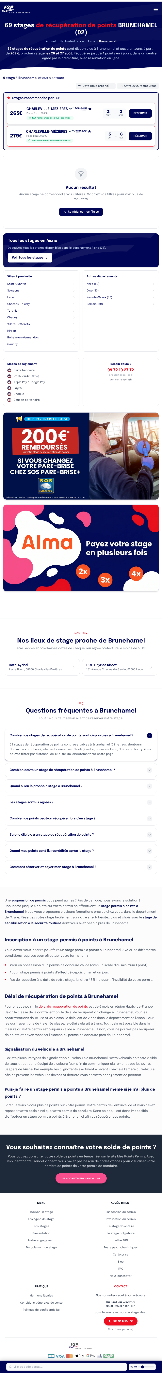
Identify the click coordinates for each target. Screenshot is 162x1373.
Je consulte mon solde (78, 1178)
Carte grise (120, 1254)
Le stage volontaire (120, 1226)
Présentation (41, 1233)
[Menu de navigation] (155, 9)
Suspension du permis (121, 1212)
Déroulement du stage (41, 1247)
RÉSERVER (140, 113)
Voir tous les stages (27, 257)
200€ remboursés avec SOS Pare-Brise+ (52, 118)
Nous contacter (121, 1276)
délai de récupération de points (63, 1006)
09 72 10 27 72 (120, 370)
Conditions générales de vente (41, 1302)
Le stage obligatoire (121, 1233)
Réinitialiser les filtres (83, 211)
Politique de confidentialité (41, 1310)
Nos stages (41, 1226)
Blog (121, 1261)
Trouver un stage (41, 1212)
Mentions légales (41, 1295)
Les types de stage (41, 1219)
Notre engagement (41, 1240)
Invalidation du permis (121, 1219)
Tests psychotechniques (121, 1247)
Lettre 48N (121, 1240)
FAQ (120, 1268)
